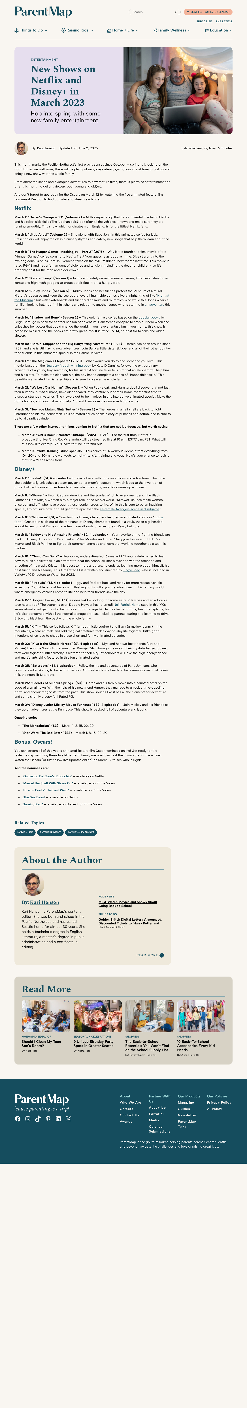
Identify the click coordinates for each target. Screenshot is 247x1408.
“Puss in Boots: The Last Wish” (45, 790)
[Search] (176, 12)
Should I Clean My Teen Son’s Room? (41, 1043)
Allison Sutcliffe (190, 1055)
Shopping (132, 1036)
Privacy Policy (219, 1103)
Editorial (156, 1114)
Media (154, 1120)
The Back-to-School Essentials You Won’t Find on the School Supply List (147, 1045)
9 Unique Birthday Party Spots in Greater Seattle (94, 1043)
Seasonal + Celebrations (92, 1036)
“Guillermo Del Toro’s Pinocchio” (47, 776)
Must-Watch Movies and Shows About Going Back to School (128, 904)
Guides (184, 1109)
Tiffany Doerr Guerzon (142, 1055)
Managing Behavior (36, 1036)
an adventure (154, 305)
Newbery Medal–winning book (68, 366)
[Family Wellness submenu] (189, 30)
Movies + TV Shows (81, 832)
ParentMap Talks (187, 1124)
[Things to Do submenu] (46, 30)
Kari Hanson (46, 148)
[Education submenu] (231, 30)
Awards (126, 1122)
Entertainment (44, 60)
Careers (126, 1109)
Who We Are (130, 1103)
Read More (147, 955)
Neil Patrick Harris (127, 605)
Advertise (157, 1108)
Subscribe (204, 21)
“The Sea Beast (33, 797)
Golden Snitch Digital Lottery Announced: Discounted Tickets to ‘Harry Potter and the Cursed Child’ (130, 923)
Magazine (186, 1103)
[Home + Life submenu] (137, 30)
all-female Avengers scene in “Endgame (129, 509)
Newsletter (187, 1115)
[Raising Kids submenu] (91, 30)
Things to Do (108, 914)
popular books (149, 317)
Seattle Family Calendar (210, 12)
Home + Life (25, 832)
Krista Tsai (84, 1050)
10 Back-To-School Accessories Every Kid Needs (196, 1045)
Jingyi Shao (131, 570)
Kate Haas (31, 1050)
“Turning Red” (32, 804)
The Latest (224, 21)
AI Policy (214, 1109)
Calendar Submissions (160, 1129)
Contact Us (129, 1115)
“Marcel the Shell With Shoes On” (47, 783)
